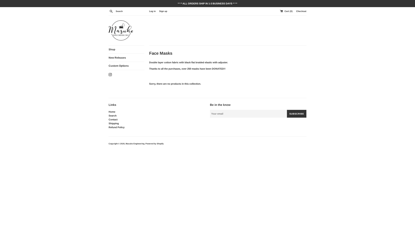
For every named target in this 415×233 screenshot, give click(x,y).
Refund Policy (116, 127)
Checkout (301, 11)
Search (113, 115)
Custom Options (119, 65)
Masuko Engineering (135, 144)
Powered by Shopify (154, 144)
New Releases (117, 57)
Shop (112, 49)
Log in (152, 11)
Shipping (114, 123)
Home (112, 111)
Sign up (163, 11)
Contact (113, 119)
